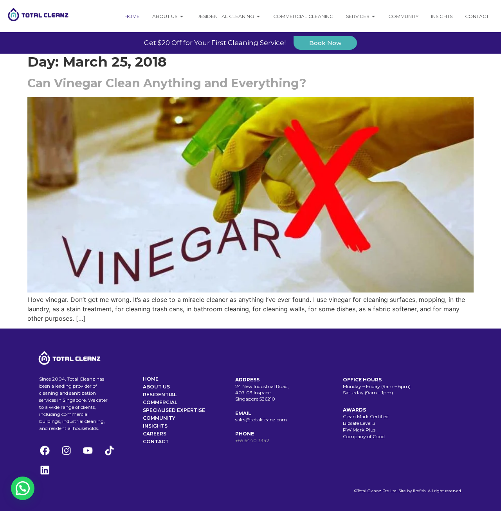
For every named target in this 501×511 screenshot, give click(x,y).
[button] (22, 488)
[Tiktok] (109, 450)
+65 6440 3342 (252, 440)
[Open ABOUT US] (181, 16)
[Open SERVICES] (373, 16)
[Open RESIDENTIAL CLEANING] (258, 16)
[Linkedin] (44, 470)
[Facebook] (44, 450)
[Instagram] (66, 450)
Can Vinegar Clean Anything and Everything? (166, 83)
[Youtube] (87, 450)
